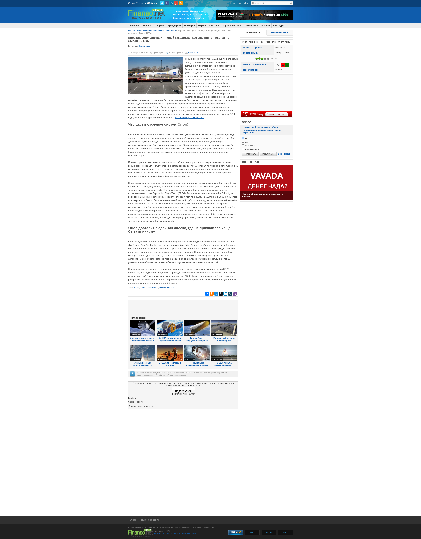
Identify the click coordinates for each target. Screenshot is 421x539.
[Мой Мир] (216, 294)
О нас (133, 519)
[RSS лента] (181, 3)
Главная (134, 25)
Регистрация (236, 3)
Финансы (214, 25)
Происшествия (232, 25)
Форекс (160, 25)
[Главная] (146, 18)
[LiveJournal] (230, 294)
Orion (143, 288)
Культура (278, 25)
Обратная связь (188, 533)
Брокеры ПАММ (282, 53)
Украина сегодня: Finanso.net (189, 117)
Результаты (268, 154)
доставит (171, 288)
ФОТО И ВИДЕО (252, 162)
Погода (132, 406)
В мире (265, 25)
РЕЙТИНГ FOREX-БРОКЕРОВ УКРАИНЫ (266, 42)
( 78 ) (278, 65)
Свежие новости (136, 402)
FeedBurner (189, 394)
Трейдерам (174, 25)
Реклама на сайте (149, 519)
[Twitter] (162, 3)
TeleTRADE (280, 47)
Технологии (251, 25)
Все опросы (284, 154)
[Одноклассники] (212, 294)
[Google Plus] (176, 3)
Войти (245, 3)
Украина (147, 25)
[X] (221, 294)
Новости (141, 406)
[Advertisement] (183, 308)
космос (162, 288)
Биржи (202, 25)
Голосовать (250, 154)
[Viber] (235, 294)
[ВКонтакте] (171, 3)
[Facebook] (167, 3)
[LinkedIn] (225, 294)
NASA (136, 288)
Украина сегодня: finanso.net (167, 533)
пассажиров (152, 288)
